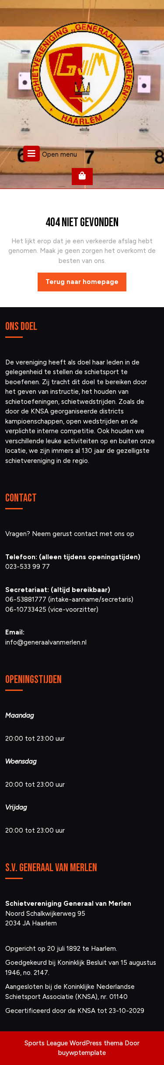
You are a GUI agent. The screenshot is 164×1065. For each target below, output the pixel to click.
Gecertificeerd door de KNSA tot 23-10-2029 (74, 1011)
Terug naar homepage (85, 284)
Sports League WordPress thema (73, 1043)
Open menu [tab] (59, 153)
